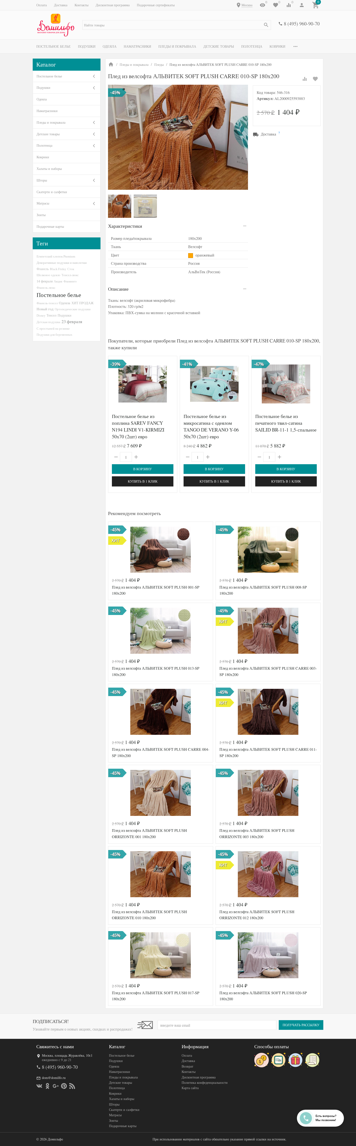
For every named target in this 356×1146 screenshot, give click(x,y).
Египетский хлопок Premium (56, 256)
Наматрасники (137, 46)
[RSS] (72, 1086)
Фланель (43, 269)
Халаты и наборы (49, 168)
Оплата (41, 5)
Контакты (81, 5)
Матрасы (43, 203)
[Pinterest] (64, 1086)
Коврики (277, 46)
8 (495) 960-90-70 (302, 23)
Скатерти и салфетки (52, 192)
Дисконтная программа (113, 5)
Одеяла (109, 46)
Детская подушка (48, 322)
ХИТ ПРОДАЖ (82, 303)
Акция (58, 281)
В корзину (142, 469)
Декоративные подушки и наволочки (62, 262)
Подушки (86, 46)
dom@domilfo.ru (54, 1077)
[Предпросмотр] (142, 384)
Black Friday (58, 269)
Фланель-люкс (46, 287)
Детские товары (218, 46)
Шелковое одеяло (48, 275)
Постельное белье (53, 46)
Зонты (41, 215)
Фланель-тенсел (47, 303)
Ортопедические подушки (73, 309)
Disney (41, 315)
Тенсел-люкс (70, 275)
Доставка (60, 5)
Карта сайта (190, 1087)
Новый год (45, 308)
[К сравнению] (304, 79)
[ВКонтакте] (39, 1086)
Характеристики (125, 226)
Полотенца (251, 46)
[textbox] (176, 25)
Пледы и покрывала (177, 46)
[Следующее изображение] (170, 384)
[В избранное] (315, 79)
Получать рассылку (301, 1025)
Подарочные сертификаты (156, 5)
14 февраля (45, 281)
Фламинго (70, 281)
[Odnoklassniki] (47, 1086)
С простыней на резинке (53, 328)
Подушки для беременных (54, 334)
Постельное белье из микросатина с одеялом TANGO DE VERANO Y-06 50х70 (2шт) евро (211, 426)
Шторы (42, 180)
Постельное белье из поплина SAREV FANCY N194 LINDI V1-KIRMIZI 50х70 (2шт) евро (138, 426)
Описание (118, 289)
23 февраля (72, 321)
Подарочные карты (50, 226)
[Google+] (56, 1086)
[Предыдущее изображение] (114, 384)
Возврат (187, 1066)
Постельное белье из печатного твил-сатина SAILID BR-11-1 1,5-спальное (286, 423)
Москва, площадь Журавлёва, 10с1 (67, 1055)
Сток (70, 269)
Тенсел (51, 315)
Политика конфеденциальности (205, 1082)
